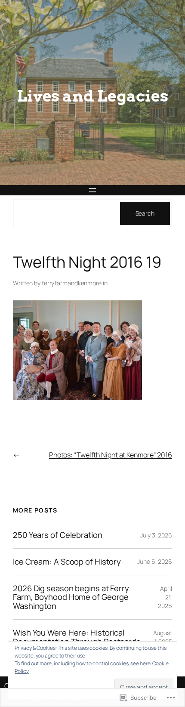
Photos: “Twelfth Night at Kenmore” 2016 (110, 455)
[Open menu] (92, 190)
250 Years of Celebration (57, 535)
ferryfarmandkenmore (72, 283)
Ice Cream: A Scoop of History (67, 561)
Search (145, 213)
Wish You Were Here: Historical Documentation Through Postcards (77, 637)
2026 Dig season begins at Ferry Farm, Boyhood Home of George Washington (71, 597)
